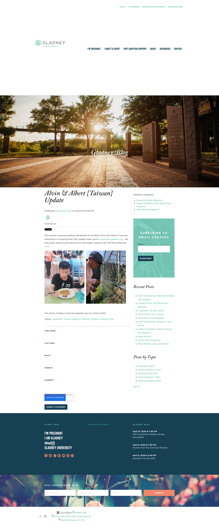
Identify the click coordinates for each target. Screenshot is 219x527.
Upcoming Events (99, 424)
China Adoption (149, 377)
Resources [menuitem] (165, 49)
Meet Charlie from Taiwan (151, 314)
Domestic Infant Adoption (149, 200)
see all (136, 386)
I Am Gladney (134, 7)
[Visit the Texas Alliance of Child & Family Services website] (71, 516)
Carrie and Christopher (149, 340)
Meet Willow (144, 336)
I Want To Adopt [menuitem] (112, 49)
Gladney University (58, 447)
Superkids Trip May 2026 (150, 310)
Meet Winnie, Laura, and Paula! (153, 344)
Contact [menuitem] (178, 49)
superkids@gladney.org (111, 239)
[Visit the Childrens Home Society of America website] (40, 516)
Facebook (58, 223)
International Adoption (147, 209)
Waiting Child (106, 319)
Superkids (57, 319)
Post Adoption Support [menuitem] (135, 49)
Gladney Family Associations (153, 7)
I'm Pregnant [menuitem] (94, 49)
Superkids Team (63, 211)
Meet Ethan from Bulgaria (151, 318)
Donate (122, 7)
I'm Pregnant (53, 433)
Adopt (49, 442)
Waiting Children (90, 319)
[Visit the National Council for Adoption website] (45, 516)
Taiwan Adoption (72, 319)
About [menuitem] (153, 49)
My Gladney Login (175, 7)
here (46, 246)
